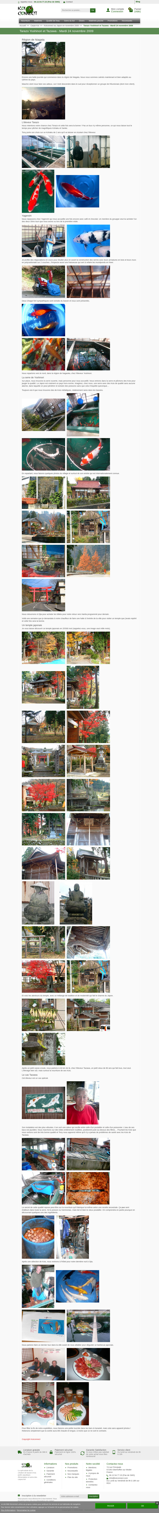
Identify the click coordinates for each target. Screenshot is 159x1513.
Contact (69, 2)
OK (92, 10)
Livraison (50, 1467)
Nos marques (73, 1474)
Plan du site (72, 1477)
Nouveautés (72, 1471)
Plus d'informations (8, 1510)
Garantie (50, 1471)
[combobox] (75, 10)
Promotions (72, 1467)
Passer (110, 1505)
